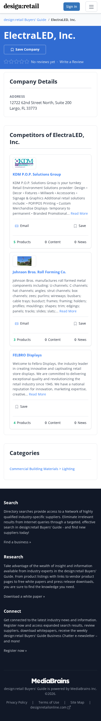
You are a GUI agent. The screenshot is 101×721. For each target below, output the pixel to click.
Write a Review (72, 61)
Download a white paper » (24, 596)
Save (82, 225)
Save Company (27, 49)
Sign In (71, 6)
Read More (79, 213)
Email (24, 225)
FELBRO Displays (27, 355)
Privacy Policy (16, 702)
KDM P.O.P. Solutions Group (37, 174)
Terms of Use (49, 702)
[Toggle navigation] (91, 6)
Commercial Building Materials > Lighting (42, 469)
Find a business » (17, 542)
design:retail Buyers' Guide (25, 19)
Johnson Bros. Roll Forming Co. (39, 272)
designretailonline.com (48, 707)
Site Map (77, 702)
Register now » (15, 650)
